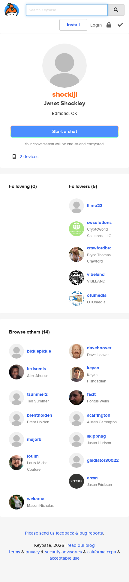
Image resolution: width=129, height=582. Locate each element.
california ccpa (101, 552)
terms (14, 552)
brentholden (39, 415)
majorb (34, 439)
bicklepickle (39, 351)
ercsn (92, 478)
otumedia (96, 295)
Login (96, 25)
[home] (11, 8)
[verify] (120, 25)
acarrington (98, 415)
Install (73, 24)
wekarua (35, 498)
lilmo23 (95, 205)
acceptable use (65, 558)
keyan (93, 368)
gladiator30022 (103, 460)
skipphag (96, 436)
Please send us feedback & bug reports (64, 533)
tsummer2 (37, 394)
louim (33, 456)
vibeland (96, 274)
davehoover (99, 348)
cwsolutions (99, 222)
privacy (33, 552)
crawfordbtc (99, 248)
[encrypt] (108, 25)
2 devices (29, 156)
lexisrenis (36, 368)
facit (91, 394)
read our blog (81, 545)
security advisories (63, 552)
